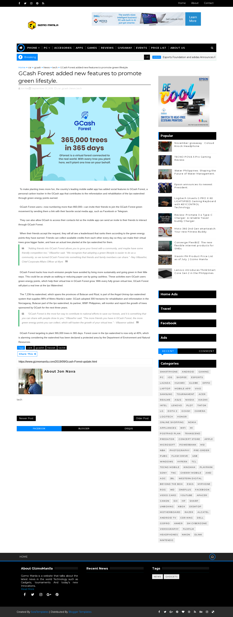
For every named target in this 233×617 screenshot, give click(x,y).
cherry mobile (190, 472)
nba (162, 450)
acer (202, 394)
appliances (168, 428)
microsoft (167, 444)
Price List (158, 47)
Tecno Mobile (169, 467)
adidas (146, 57)
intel (163, 405)
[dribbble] (189, 611)
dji (176, 501)
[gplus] (49, 594)
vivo (198, 388)
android (188, 371)
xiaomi (203, 399)
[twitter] (25, 3)
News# (51, 347)
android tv (168, 517)
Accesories (63, 47)
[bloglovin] (183, 611)
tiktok (201, 405)
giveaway (125, 47)
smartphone (169, 371)
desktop (195, 506)
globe (193, 383)
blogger (83, 428)
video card (168, 495)
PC (46, 47)
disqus (129, 428)
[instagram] (31, 3)
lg (161, 411)
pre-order (201, 450)
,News (72, 88)
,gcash (64, 88)
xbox (181, 506)
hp (183, 501)
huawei (180, 383)
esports (197, 377)
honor (182, 416)
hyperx (182, 461)
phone (32, 47)
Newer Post (26, 418)
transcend (192, 433)
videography (169, 529)
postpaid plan (170, 433)
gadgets (171, 576)
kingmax (189, 467)
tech (54, 67)
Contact (209, 3)
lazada (165, 383)
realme (165, 399)
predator (167, 439)
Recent (168, 351)
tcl (194, 461)
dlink (198, 534)
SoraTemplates (39, 611)
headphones (169, 534)
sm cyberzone (197, 523)
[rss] (43, 3)
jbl (172, 478)
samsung (166, 394)
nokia (192, 422)
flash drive (180, 456)
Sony (163, 472)
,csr (59, 88)
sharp (194, 501)
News (46, 67)
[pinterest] (37, 3)
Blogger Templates (80, 611)
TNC (173, 472)
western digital (190, 478)
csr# (30, 347)
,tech (79, 88)
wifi (183, 428)
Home (182, 3)
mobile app (183, 388)
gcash (37, 67)
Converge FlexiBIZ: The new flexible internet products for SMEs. (194, 245)
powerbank (187, 444)
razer (189, 512)
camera (200, 411)
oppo (206, 383)
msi (202, 444)
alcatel (203, 512)
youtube (186, 495)
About (195, 3)
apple (209, 439)
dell (200, 517)
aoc (163, 478)
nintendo (166, 540)
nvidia (189, 399)
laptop (165, 388)
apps (79, 47)
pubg (163, 456)
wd (172, 489)
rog (163, 489)
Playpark (206, 467)
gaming (204, 371)
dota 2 (172, 411)
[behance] (200, 611)
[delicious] (212, 611)
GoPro (165, 523)
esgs (190, 484)
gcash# (40, 347)
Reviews (107, 47)
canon (164, 501)
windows (166, 461)
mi (191, 428)
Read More (27, 589)
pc (162, 377)
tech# (62, 347)
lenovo (176, 405)
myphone (204, 484)
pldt (189, 405)
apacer (202, 495)
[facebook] (19, 3)
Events (141, 47)
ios (170, 377)
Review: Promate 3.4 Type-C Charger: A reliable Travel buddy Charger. (193, 217)
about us (177, 47)
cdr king (186, 517)
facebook (39, 428)
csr (29, 67)
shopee (182, 377)
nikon (186, 534)
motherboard (170, 512)
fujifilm (188, 529)
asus (178, 399)
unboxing (167, 506)
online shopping (172, 422)
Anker (178, 523)
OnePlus (185, 489)
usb (195, 456)
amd (209, 472)
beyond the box (171, 484)
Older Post (142, 418)
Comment (206, 351)
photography (180, 450)
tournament (185, 394)
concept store (189, 439)
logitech (166, 416)
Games (92, 47)
